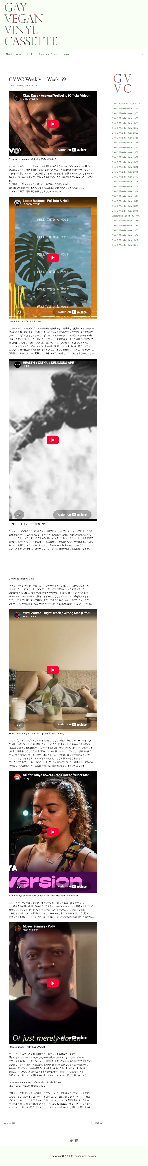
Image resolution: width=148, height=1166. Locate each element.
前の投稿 (9, 1123)
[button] (142, 54)
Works (19, 54)
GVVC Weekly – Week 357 (125, 128)
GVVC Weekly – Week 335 (125, 240)
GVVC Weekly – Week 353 (125, 147)
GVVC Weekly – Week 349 (125, 167)
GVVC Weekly (16, 85)
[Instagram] (76, 1140)
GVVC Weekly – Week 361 (125, 108)
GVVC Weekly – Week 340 (125, 210)
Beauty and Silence (48, 54)
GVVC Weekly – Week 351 (125, 157)
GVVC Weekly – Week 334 (125, 245)
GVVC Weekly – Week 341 (125, 206)
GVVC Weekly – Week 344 (125, 191)
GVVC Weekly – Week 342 (125, 201)
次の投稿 (96, 1123)
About (9, 54)
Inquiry (65, 54)
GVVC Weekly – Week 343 (125, 196)
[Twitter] (71, 1140)
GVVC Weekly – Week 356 (125, 132)
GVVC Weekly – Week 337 (125, 230)
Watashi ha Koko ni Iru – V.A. (126, 215)
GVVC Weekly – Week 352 (125, 152)
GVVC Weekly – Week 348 (125, 171)
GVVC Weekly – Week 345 (125, 186)
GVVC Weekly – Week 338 (125, 225)
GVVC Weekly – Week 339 (125, 220)
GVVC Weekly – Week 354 (125, 142)
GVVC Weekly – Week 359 (125, 118)
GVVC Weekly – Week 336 (125, 235)
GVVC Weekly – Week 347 (125, 176)
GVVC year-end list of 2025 (126, 103)
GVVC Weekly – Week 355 (125, 137)
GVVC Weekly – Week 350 (125, 162)
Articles (30, 54)
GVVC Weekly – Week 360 (125, 113)
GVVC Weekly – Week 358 (125, 123)
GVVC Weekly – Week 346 (125, 181)
